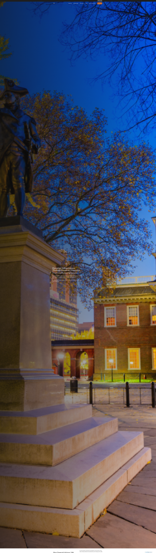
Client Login (100, 0)
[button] (70, 3)
